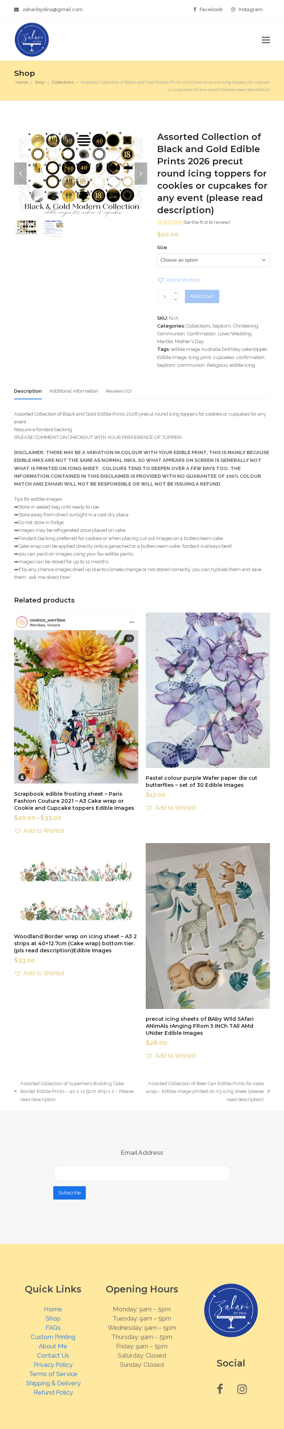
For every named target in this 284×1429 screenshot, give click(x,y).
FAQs (53, 1327)
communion (191, 365)
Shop (53, 1318)
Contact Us (53, 1355)
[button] (266, 40)
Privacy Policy (53, 1364)
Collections (198, 326)
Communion (171, 333)
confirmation (250, 357)
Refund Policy (53, 1392)
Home (53, 1309)
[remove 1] (175, 299)
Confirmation (201, 333)
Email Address (142, 1152)
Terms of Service (53, 1374)
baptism (222, 326)
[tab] (28, 391)
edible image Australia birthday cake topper (219, 349)
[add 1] (175, 293)
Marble (165, 341)
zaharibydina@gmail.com (53, 9)
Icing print (200, 357)
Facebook (211, 9)
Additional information (73, 391)
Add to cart (202, 296)
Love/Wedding (234, 333)
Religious (217, 365)
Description (28, 391)
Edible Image (171, 357)
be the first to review (207, 222)
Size (162, 247)
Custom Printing (53, 1337)
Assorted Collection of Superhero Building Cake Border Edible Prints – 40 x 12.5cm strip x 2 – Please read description (73, 1092)
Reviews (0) (119, 391)
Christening (245, 326)
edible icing (242, 365)
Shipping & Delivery (53, 1383)
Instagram (251, 9)
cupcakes (223, 357)
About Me (53, 1346)
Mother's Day (189, 341)
